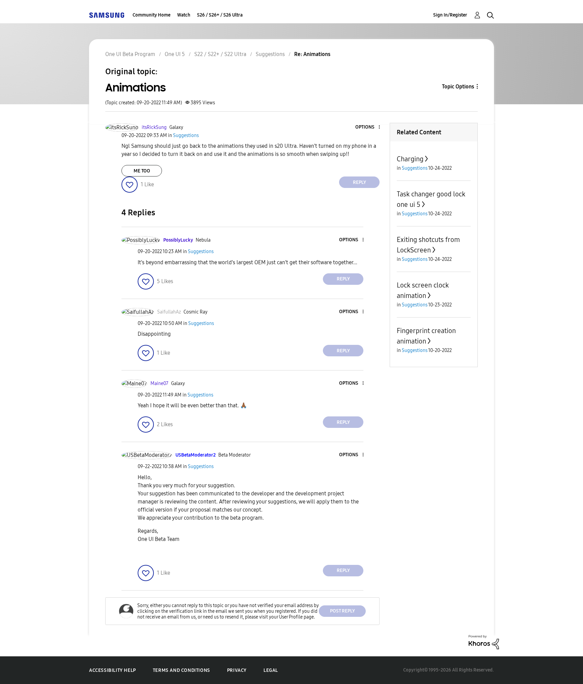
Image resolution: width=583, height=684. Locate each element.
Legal (270, 670)
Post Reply (342, 611)
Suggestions (270, 54)
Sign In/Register (450, 15)
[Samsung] (106, 15)
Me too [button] (142, 171)
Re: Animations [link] (312, 54)
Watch (183, 15)
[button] (368, 127)
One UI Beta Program (130, 54)
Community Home (151, 15)
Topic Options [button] (458, 86)
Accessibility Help (112, 670)
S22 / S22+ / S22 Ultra (220, 54)
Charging (410, 159)
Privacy (237, 670)
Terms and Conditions (181, 670)
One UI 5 (175, 54)
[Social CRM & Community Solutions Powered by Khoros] (484, 641)
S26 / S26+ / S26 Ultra (220, 15)
